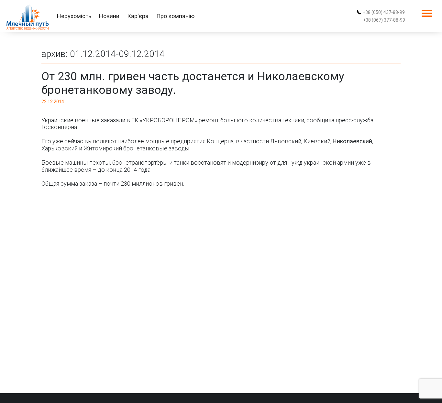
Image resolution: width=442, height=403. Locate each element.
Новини (109, 16)
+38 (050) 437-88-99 (384, 12)
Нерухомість (74, 16)
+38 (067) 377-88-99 (384, 20)
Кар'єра (138, 16)
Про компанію (175, 16)
